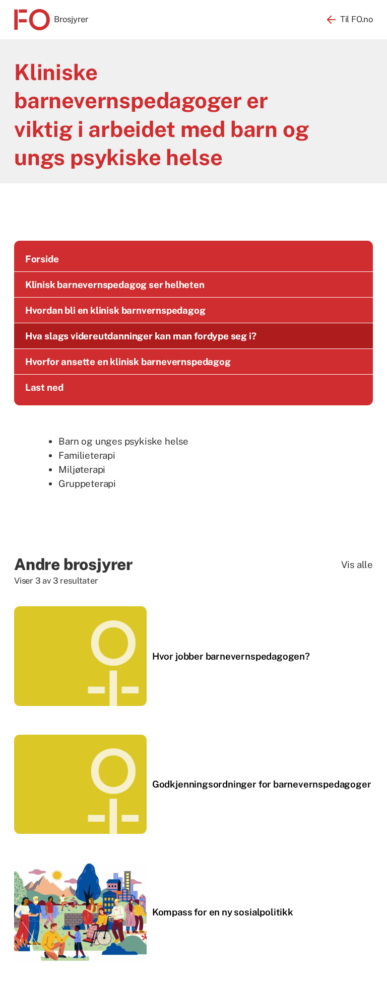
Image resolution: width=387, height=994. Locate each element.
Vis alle (357, 564)
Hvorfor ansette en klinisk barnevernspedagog (128, 361)
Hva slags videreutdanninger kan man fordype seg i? (140, 335)
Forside (42, 258)
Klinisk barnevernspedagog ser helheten (115, 284)
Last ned (44, 387)
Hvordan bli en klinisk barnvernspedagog (115, 310)
